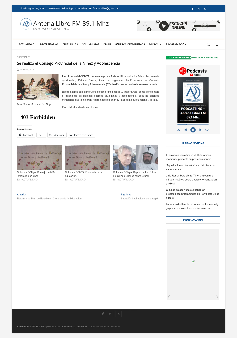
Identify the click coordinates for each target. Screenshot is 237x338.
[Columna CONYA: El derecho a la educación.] (87, 157)
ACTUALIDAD (26, 44)
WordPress (82, 326)
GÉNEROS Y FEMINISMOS (130, 44)
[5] (209, 296)
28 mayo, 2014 (26, 70)
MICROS (154, 44)
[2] (171, 296)
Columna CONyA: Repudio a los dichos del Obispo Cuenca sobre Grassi (134, 174)
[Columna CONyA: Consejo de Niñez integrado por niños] (39, 157)
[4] (196, 296)
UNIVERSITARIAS (48, 44)
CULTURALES (70, 44)
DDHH (107, 44)
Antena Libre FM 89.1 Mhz (71, 23)
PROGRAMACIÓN (176, 44)
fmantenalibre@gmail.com (105, 8)
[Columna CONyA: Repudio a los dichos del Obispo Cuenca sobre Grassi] (135, 157)
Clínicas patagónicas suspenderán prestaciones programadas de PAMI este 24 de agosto (192, 193)
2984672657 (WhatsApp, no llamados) (67, 8)
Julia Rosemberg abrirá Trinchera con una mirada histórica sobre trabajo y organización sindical (191, 179)
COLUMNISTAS (90, 44)
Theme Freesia (68, 326)
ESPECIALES (23, 57)
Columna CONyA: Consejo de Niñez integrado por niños (37, 174)
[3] (184, 296)
